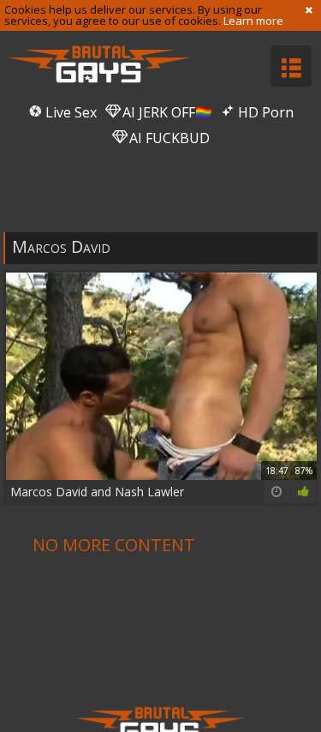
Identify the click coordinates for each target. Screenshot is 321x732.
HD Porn (264, 112)
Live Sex (69, 112)
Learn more (253, 20)
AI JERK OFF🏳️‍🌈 (165, 112)
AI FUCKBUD (168, 138)
